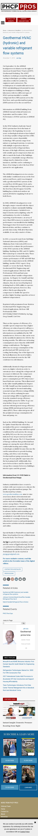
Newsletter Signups (11, 20)
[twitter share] (8, 579)
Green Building (9, 573)
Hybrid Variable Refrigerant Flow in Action (15, 602)
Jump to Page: (8, 620)
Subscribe (9, 760)
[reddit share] (12, 579)
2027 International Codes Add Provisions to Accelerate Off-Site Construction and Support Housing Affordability (18, 678)
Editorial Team (6, 806)
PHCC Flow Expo (8, 613)
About (3, 814)
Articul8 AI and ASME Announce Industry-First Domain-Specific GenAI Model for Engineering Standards (18, 664)
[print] (24, 579)
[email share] (20, 579)
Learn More (28, 787)
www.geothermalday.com (12, 494)
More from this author (25, 642)
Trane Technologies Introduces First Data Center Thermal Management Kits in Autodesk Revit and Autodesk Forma (18, 687)
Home (4, 30)
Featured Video (9, 699)
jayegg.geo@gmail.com (11, 554)
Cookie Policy (25, 832)
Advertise (4, 817)
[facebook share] (4, 579)
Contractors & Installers (14, 30)
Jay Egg (18, 58)
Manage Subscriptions (24, 20)
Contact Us (4, 811)
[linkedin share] (16, 579)
